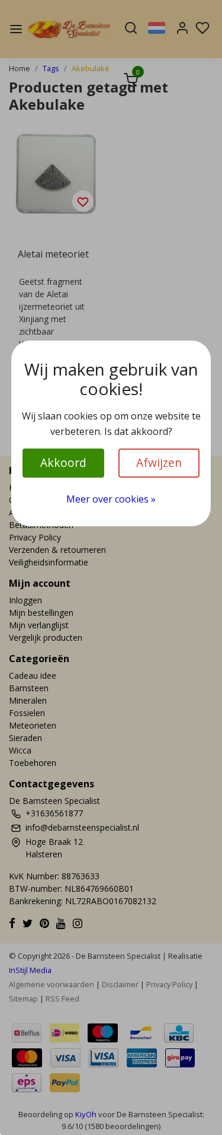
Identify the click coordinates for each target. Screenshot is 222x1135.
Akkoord (63, 462)
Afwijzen (159, 462)
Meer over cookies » (111, 498)
